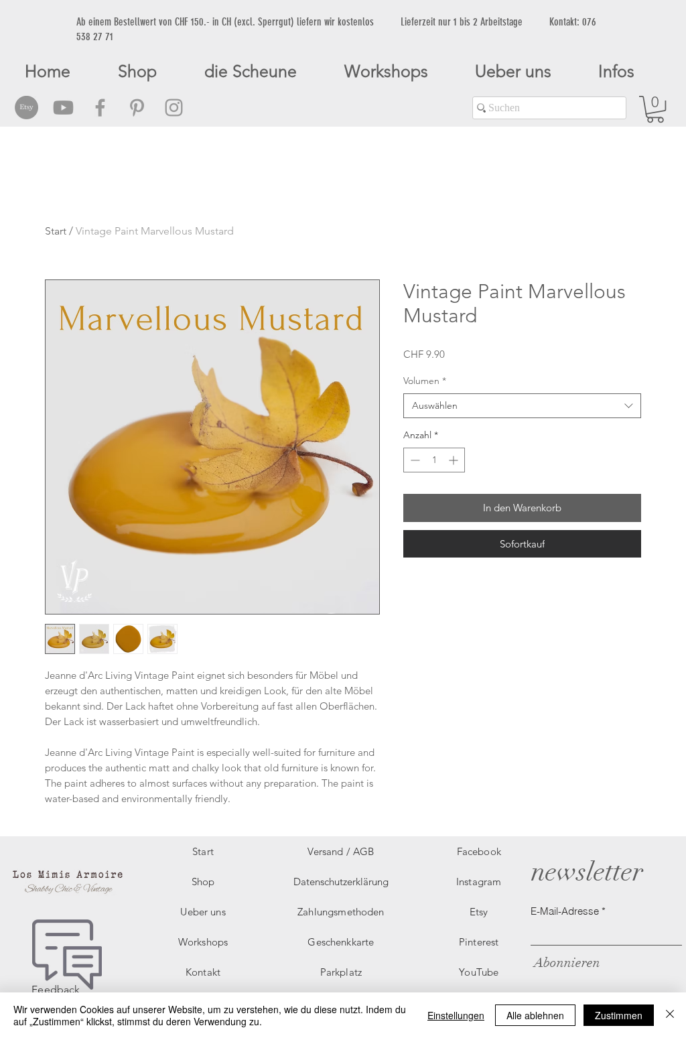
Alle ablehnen (535, 1015)
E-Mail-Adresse (565, 911)
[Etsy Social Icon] (26, 107)
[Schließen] (670, 1015)
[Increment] (454, 460)
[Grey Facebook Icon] (100, 107)
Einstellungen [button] (455, 1015)
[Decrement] (413, 460)
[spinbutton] (434, 460)
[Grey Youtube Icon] (63, 107)
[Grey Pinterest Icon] (137, 107)
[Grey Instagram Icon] (174, 107)
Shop (203, 881)
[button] (655, 109)
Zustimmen (618, 1015)
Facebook (479, 851)
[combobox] (522, 406)
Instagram (478, 881)
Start (55, 230)
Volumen (424, 381)
